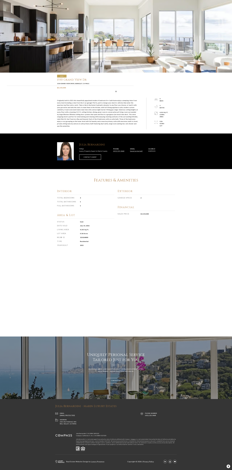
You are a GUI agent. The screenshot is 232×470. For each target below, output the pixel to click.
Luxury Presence (97, 462)
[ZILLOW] (170, 461)
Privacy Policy (148, 462)
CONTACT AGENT (90, 157)
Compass (133, 439)
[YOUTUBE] (175, 461)
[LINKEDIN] (165, 461)
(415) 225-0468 (118, 151)
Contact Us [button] (116, 380)
